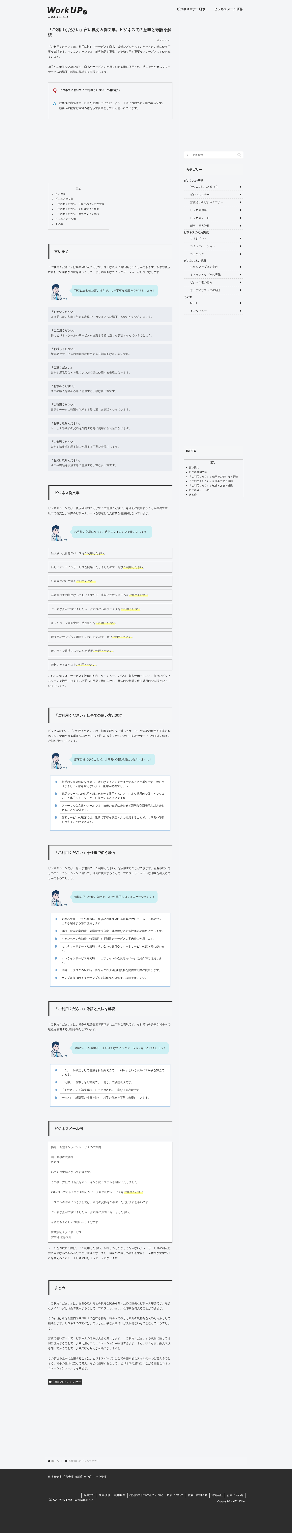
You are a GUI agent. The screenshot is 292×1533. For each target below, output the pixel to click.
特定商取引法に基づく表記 (146, 1495)
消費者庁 (68, 1476)
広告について (175, 1495)
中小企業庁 (100, 1476)
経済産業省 (55, 1476)
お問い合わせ (235, 1495)
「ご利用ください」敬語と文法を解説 (77, 214)
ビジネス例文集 (64, 199)
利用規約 (119, 1495)
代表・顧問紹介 (197, 1495)
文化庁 (88, 1476)
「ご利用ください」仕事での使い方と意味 (79, 204)
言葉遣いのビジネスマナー (66, 1381)
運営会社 (217, 1495)
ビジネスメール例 (65, 219)
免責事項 (104, 1495)
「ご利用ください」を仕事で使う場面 (77, 209)
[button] (239, 155)
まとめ (59, 224)
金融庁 (78, 1476)
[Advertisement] (110, 150)
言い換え (60, 194)
